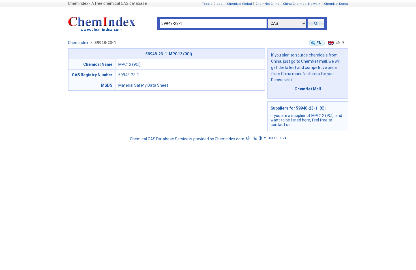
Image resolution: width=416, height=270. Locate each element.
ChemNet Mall (308, 89)
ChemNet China (267, 4)
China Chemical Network (301, 4)
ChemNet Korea (336, 4)
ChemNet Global (239, 4)
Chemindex (78, 42)
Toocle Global (212, 4)
